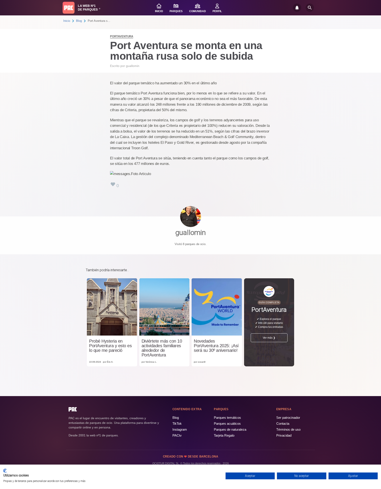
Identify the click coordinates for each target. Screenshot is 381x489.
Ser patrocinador (288, 417)
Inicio (66, 20)
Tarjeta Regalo (224, 435)
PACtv (177, 435)
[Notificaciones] (297, 8)
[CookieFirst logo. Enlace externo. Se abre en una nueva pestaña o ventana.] (5, 471)
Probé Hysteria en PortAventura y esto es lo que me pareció (110, 346)
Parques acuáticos (227, 423)
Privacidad (283, 435)
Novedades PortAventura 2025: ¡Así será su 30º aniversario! (216, 346)
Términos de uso (288, 429)
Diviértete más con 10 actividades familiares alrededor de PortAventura (162, 348)
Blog (79, 20)
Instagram (179, 429)
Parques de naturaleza (230, 429)
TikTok (177, 423)
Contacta (282, 423)
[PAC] (69, 8)
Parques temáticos (227, 417)
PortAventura (121, 36)
